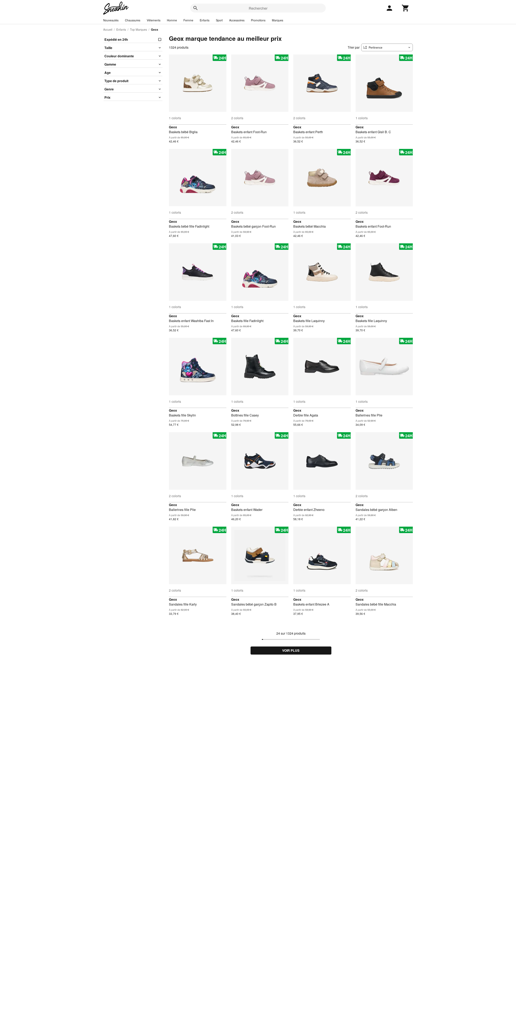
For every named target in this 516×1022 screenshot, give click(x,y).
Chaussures (132, 20)
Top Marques (138, 29)
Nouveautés (111, 20)
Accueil (107, 29)
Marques (277, 20)
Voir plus (291, 650)
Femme (188, 20)
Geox (173, 127)
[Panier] (406, 8)
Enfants (204, 20)
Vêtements (153, 20)
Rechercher (258, 8)
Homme (172, 20)
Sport (219, 20)
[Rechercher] (195, 8)
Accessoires (236, 20)
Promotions (258, 20)
